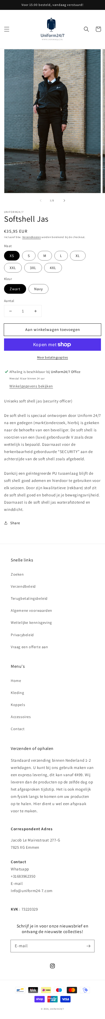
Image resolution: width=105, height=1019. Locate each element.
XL (78, 255)
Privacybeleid (22, 634)
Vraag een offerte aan (29, 646)
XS (12, 255)
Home (16, 680)
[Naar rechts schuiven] (64, 200)
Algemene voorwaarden (31, 610)
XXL (13, 267)
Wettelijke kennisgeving (31, 622)
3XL (33, 267)
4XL (53, 267)
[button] (7, 29)
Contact (17, 728)
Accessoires (21, 716)
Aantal (9, 301)
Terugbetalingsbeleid (29, 598)
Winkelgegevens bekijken (31, 386)
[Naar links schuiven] (41, 200)
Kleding (17, 692)
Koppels (18, 704)
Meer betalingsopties (52, 357)
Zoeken (17, 574)
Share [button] (15, 522)
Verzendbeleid (23, 586)
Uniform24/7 (57, 1008)
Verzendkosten (31, 237)
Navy (38, 288)
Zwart (15, 288)
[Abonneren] (88, 946)
